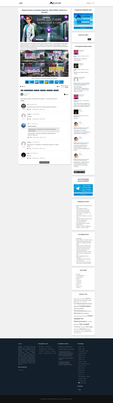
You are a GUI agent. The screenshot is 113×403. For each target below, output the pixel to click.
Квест (77, 284)
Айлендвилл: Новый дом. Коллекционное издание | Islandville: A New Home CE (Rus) (65, 363)
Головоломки (27, 93)
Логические (43, 90)
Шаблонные (76, 329)
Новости (78, 287)
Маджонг (80, 355)
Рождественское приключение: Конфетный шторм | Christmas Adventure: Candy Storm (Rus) (83, 247)
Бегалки (89, 303)
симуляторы (88, 331)
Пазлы (80, 316)
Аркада (79, 346)
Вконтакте (21, 370)
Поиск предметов (80, 275)
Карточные (36, 90)
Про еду (87, 321)
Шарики (82, 329)
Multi (85, 301)
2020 (86, 298)
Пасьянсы (56, 90)
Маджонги (89, 311)
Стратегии (78, 281)
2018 (82, 298)
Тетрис (79, 359)
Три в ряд (89, 327)
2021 (89, 298)
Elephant (75, 301)
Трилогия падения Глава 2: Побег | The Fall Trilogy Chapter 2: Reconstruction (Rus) (84, 220)
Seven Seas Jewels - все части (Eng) (66, 349)
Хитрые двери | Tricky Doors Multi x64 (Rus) (66, 359)
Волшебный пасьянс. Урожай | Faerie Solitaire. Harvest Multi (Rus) (81, 128)
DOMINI (89, 300)
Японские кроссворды (83, 363)
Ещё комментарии (44, 162)
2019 (84, 298)
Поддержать (83, 27)
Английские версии (29, 90)
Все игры (78, 274)
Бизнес (78, 278)
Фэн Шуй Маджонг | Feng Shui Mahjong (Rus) (81, 116)
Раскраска (80, 357)
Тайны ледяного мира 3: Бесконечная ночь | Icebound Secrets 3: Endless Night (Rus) (82, 210)
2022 (75, 300)
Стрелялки (78, 283)
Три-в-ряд (78, 280)
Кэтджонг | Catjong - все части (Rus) (81, 56)
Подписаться (83, 194)
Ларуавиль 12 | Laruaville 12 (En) (65, 346)
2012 (79, 298)
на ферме (82, 331)
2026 (87, 300)
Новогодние (76, 316)
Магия (85, 311)
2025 (83, 300)
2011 (77, 298)
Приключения (80, 321)
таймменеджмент (77, 332)
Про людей (84, 324)
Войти (89, 3)
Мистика (77, 313)
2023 (22, 90)
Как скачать (79, 286)
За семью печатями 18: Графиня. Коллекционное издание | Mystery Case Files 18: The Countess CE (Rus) (82, 84)
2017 (80, 298)
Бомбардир (79, 238)
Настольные (49, 90)
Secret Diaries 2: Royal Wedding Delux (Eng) (81, 101)
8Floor (75, 298)
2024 (81, 300)
